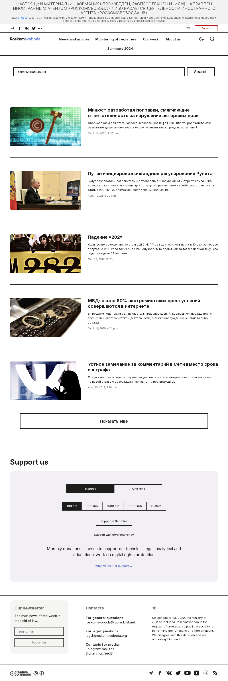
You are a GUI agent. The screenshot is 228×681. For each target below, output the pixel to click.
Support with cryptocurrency (114, 534)
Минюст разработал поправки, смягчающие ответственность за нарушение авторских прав (143, 112)
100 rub (72, 506)
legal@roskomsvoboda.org (106, 635)
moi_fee (108, 649)
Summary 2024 (120, 48)
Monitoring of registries (115, 39)
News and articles (74, 39)
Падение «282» (105, 237)
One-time (138, 488)
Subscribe (39, 642)
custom (156, 506)
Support (206, 28)
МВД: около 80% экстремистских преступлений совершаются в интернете (144, 303)
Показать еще (114, 421)
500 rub (92, 506)
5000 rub (135, 506)
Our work (151, 39)
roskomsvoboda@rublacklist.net (110, 622)
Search (201, 71)
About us (173, 39)
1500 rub (113, 506)
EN (188, 28)
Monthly (90, 488)
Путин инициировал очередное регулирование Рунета (150, 173)
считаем (22, 17)
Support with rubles (114, 521)
